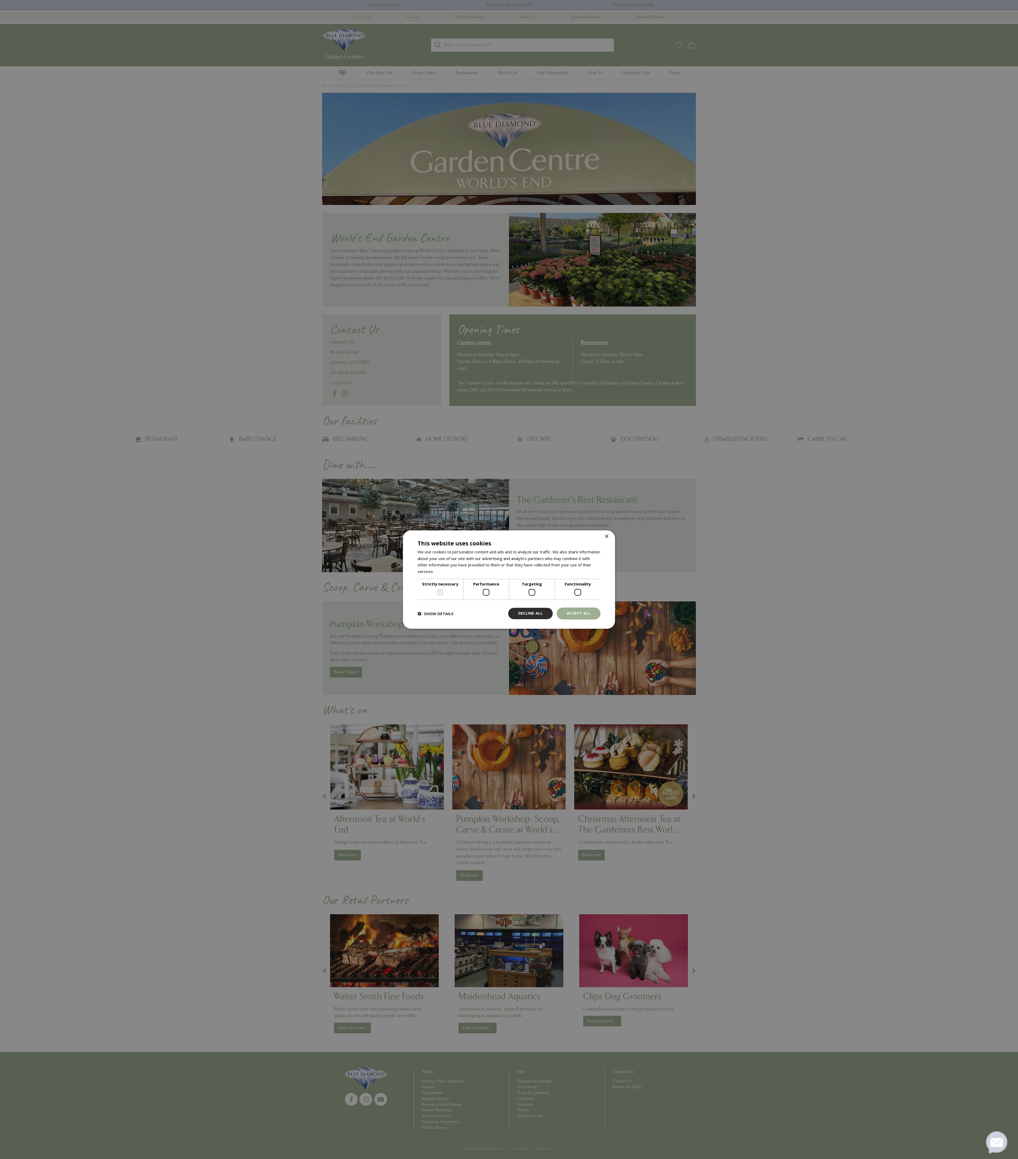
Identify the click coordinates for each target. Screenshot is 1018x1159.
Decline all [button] (530, 613)
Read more (445, 571)
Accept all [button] (578, 613)
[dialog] (509, 579)
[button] (436, 613)
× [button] (606, 537)
